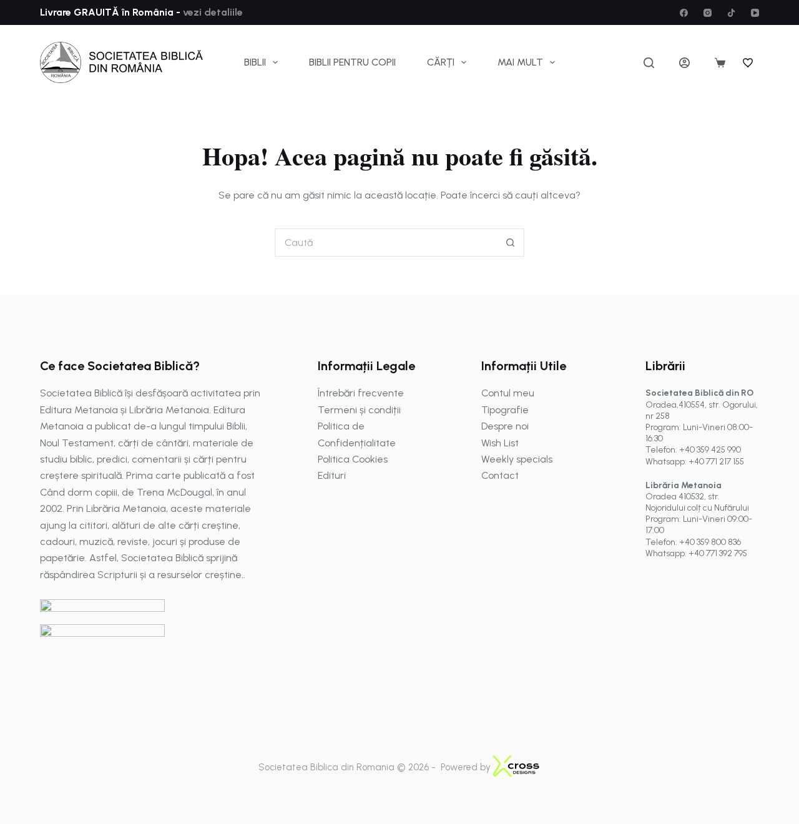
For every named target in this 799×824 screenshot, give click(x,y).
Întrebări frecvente (361, 393)
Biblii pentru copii (352, 62)
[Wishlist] (748, 62)
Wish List (500, 443)
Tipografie (505, 410)
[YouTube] (755, 13)
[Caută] (649, 62)
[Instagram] (707, 13)
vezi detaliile (211, 12)
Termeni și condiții (359, 410)
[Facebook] (684, 13)
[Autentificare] (684, 62)
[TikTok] (731, 13)
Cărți (440, 62)
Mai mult (520, 62)
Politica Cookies (353, 459)
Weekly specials (516, 459)
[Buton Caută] (510, 242)
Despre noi (505, 426)
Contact (500, 475)
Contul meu (507, 393)
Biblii (255, 62)
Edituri (332, 475)
